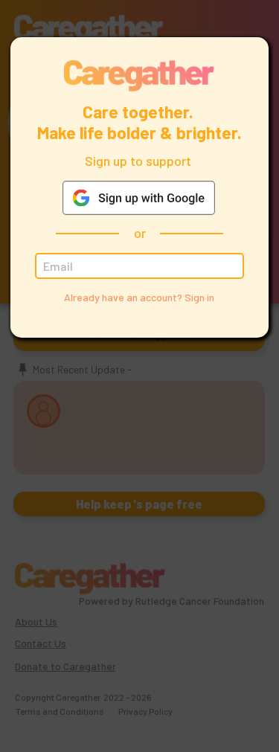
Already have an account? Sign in (139, 297)
